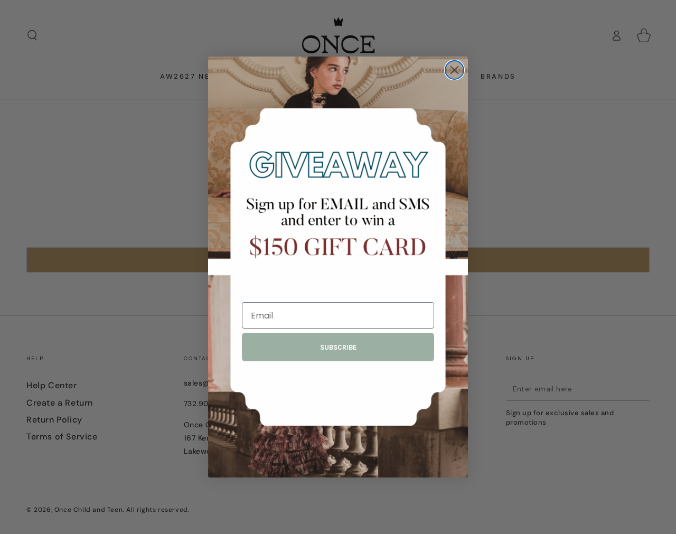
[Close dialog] (454, 70)
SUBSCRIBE (338, 347)
